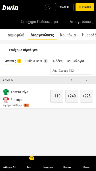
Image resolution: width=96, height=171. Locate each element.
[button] (48, 80)
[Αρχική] (11, 7)
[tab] (16, 34)
